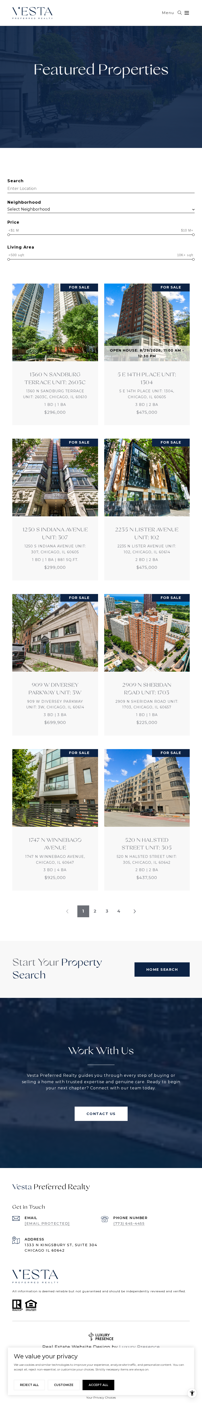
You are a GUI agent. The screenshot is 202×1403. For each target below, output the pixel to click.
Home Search (162, 969)
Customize (63, 1385)
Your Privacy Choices (101, 1397)
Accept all (98, 1385)
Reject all (29, 1385)
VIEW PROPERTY (55, 354)
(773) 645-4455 (129, 1223)
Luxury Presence (139, 1347)
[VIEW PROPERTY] (55, 350)
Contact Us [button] (101, 1114)
